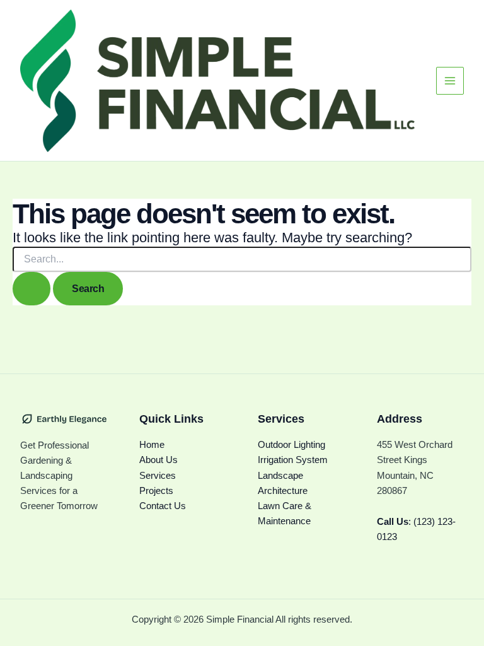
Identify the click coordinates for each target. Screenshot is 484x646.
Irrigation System (293, 460)
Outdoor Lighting (291, 445)
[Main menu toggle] (450, 81)
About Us (158, 460)
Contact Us (162, 506)
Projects (156, 491)
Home (151, 445)
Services (157, 476)
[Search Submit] (31, 288)
